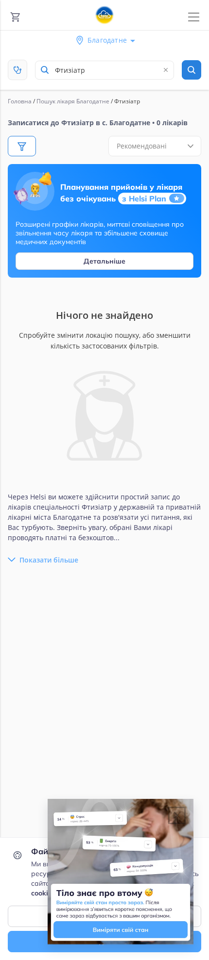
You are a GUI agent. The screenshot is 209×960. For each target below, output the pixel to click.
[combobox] (104, 70)
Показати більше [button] (48, 559)
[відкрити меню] (193, 17)
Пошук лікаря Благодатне (72, 101)
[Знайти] (191, 70)
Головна (20, 101)
